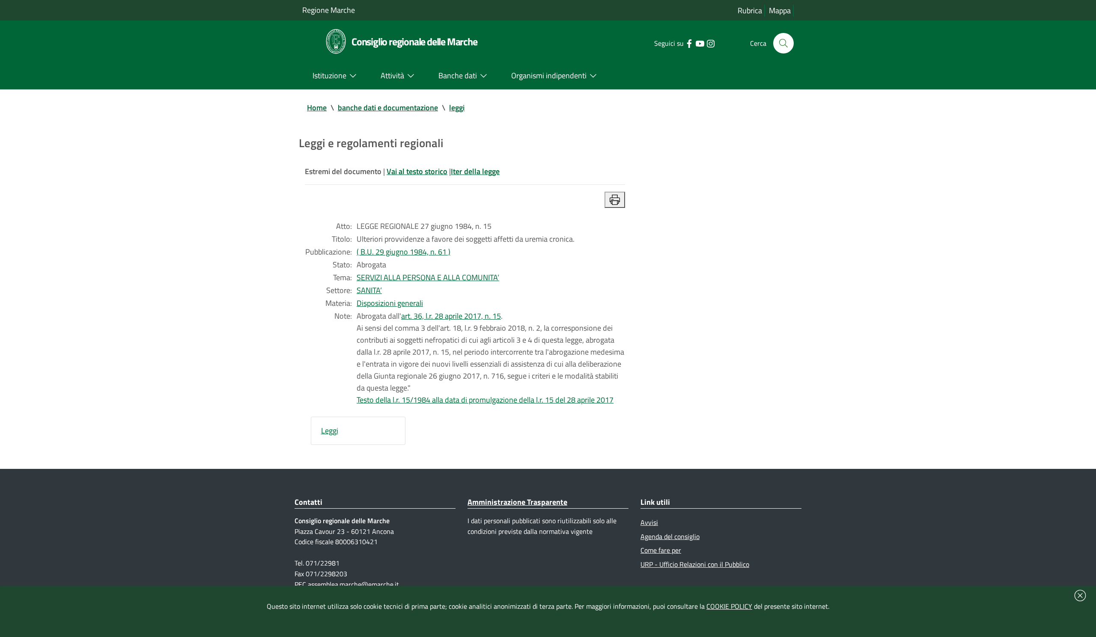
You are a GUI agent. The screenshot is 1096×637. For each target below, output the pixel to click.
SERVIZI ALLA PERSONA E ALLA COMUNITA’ (428, 277)
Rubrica (750, 10)
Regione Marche (328, 10)
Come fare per (660, 550)
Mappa (780, 10)
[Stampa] (615, 200)
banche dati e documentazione (388, 107)
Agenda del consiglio (670, 536)
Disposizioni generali (390, 303)
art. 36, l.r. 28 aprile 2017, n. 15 (451, 316)
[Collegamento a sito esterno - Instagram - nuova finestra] (710, 43)
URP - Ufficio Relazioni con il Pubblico (694, 564)
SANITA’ (369, 290)
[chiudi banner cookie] (1080, 595)
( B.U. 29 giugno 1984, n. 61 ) (403, 252)
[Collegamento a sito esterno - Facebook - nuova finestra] (689, 43)
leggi (457, 107)
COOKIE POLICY (729, 606)
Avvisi (649, 522)
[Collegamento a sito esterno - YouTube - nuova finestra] (699, 43)
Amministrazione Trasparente (517, 502)
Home (317, 107)
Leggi (329, 430)
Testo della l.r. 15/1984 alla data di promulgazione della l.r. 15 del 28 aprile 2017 (485, 400)
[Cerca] (783, 43)
